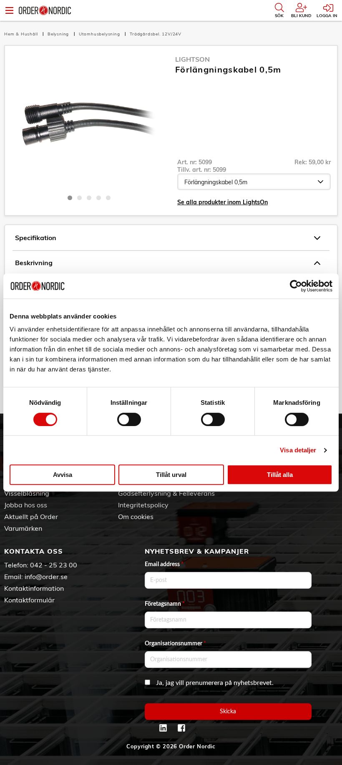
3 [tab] (89, 198)
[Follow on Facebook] (181, 728)
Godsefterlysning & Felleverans (166, 493)
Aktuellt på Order (31, 516)
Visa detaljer (298, 450)
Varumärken (23, 528)
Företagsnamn (165, 604)
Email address (164, 564)
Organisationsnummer (175, 644)
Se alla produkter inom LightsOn (222, 202)
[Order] (45, 10)
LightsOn (192, 59)
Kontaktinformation (34, 588)
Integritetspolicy (143, 505)
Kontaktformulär (29, 600)
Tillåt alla (280, 474)
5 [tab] (108, 198)
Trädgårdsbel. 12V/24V (155, 34)
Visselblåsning (26, 493)
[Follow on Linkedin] (163, 728)
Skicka (228, 712)
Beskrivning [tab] (34, 262)
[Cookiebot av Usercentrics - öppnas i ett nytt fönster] (295, 286)
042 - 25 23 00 (53, 565)
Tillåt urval (171, 474)
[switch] (129, 419)
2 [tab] (79, 198)
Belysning (59, 34)
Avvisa (62, 474)
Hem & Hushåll (21, 34)
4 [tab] (98, 198)
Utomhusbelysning (100, 34)
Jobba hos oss (25, 505)
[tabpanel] (89, 122)
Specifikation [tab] (35, 237)
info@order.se (46, 576)
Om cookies (135, 516)
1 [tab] (70, 198)
